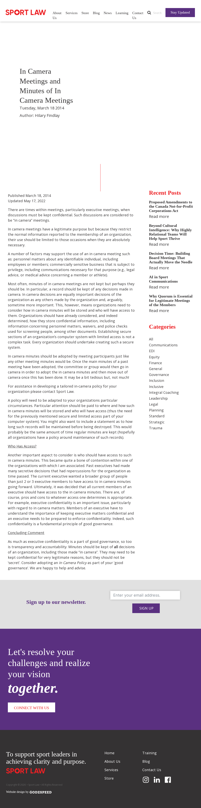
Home (109, 753)
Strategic (156, 422)
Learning (122, 13)
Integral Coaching (164, 392)
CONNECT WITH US (31, 708)
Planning (156, 410)
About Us (57, 15)
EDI (151, 350)
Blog (96, 13)
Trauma (155, 428)
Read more (159, 216)
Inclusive (156, 386)
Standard (156, 416)
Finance (155, 362)
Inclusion (156, 380)
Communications (163, 345)
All (151, 339)
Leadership (158, 398)
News (108, 13)
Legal (153, 404)
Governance (159, 374)
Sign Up (146, 608)
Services (72, 13)
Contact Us (137, 15)
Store (85, 13)
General (155, 368)
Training (149, 753)
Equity (154, 357)
